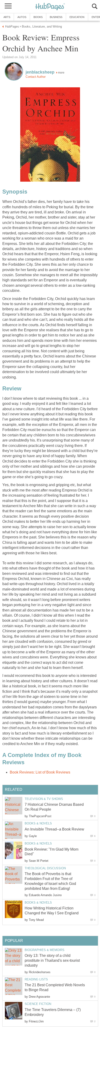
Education (77, 17)
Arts (6, 17)
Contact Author (36, 76)
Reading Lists (36, 979)
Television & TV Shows (44, 799)
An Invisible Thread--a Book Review (54, 829)
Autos (21, 17)
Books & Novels (38, 823)
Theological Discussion (45, 868)
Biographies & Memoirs (44, 950)
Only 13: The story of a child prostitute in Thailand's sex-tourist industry (52, 960)
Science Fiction (38, 1004)
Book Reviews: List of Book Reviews (40, 772)
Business (56, 17)
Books (38, 17)
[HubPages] (50, 7)
